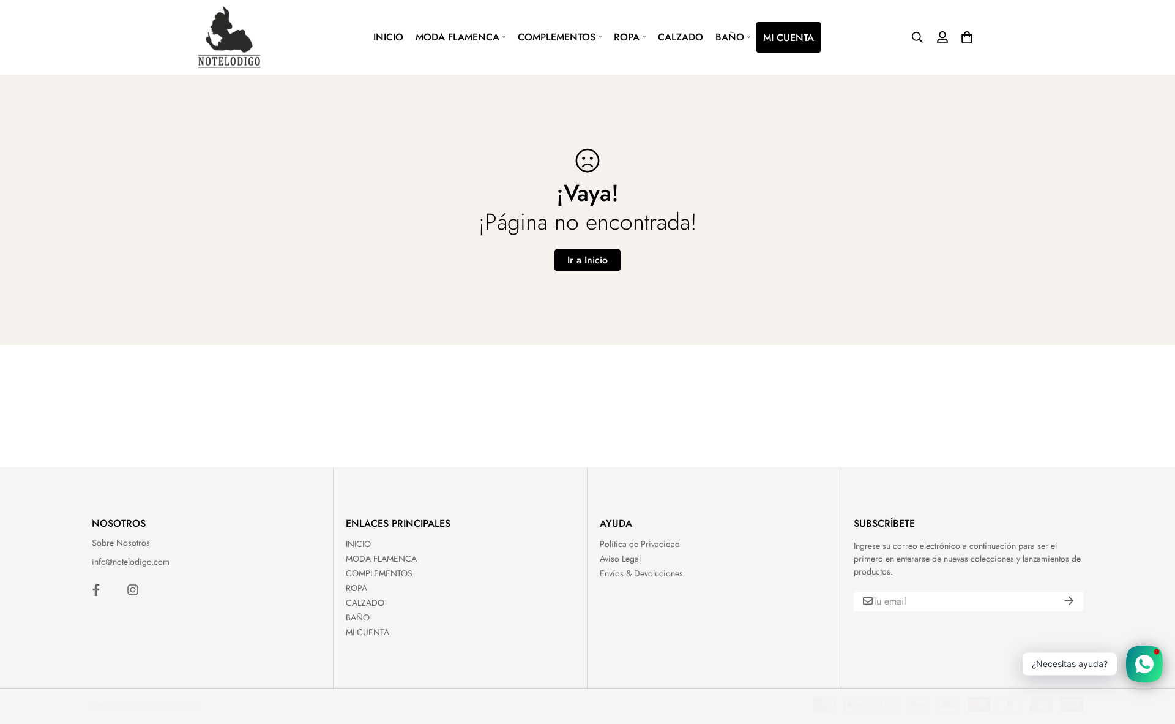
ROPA (627, 37)
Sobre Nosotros (121, 543)
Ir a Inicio (587, 260)
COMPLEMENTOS (556, 37)
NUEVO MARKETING (176, 705)
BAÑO (729, 37)
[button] (965, 37)
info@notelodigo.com (131, 562)
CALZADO (680, 37)
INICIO (388, 37)
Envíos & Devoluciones (641, 573)
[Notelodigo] (229, 37)
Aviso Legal (620, 558)
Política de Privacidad (640, 544)
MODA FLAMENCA (457, 37)
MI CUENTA (788, 38)
